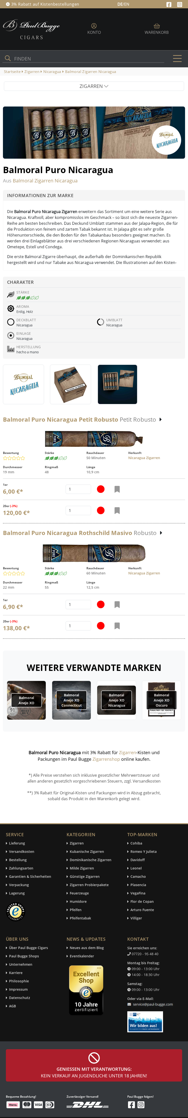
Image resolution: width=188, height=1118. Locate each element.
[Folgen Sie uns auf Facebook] (169, 4)
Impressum (18, 989)
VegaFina (137, 893)
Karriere (16, 973)
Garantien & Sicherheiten (30, 876)
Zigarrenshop (106, 759)
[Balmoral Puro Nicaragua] (23, 384)
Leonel (136, 868)
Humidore (78, 901)
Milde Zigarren (82, 868)
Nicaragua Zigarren (144, 457)
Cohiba (136, 843)
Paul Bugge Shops (24, 956)
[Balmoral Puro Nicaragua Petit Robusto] (94, 439)
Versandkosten (21, 851)
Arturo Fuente (142, 910)
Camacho (138, 876)
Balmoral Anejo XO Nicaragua (116, 700)
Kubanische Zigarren (87, 851)
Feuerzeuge (79, 893)
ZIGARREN (92, 86)
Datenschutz (19, 998)
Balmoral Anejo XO (26, 700)
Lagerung (17, 893)
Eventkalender (82, 956)
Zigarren (127, 752)
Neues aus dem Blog (87, 948)
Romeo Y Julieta (143, 851)
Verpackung (19, 885)
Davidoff (137, 860)
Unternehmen (20, 964)
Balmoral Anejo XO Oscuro (161, 700)
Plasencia (138, 885)
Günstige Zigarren (85, 876)
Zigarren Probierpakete (89, 885)
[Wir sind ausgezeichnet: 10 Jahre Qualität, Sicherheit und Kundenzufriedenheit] (87, 991)
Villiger (136, 918)
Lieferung (17, 843)
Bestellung (18, 860)
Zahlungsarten (21, 868)
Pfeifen (76, 910)
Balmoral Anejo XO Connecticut (71, 700)
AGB (12, 1006)
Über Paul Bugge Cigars (28, 948)
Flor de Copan (142, 901)
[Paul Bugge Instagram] (179, 4)
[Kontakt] (151, 1001)
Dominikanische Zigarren (90, 860)
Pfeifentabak (80, 918)
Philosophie (19, 981)
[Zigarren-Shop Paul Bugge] (31, 29)
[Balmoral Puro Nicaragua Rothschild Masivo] (94, 553)
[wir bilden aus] (146, 1019)
